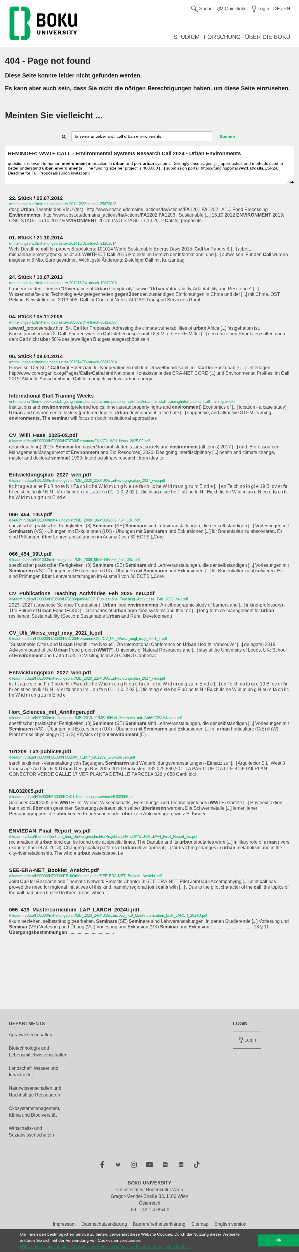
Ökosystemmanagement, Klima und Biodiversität (34, 1112)
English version (230, 1224)
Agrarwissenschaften (30, 1034)
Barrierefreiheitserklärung (159, 1224)
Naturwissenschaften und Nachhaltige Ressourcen (35, 1091)
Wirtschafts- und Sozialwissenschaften (31, 1131)
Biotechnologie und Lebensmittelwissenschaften (38, 1051)
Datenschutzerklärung (104, 1224)
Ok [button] (278, 1240)
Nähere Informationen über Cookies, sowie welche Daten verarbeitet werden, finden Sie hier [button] (105, 1246)
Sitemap (199, 1224)
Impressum (64, 1224)
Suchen (227, 136)
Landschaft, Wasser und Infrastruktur (33, 1071)
